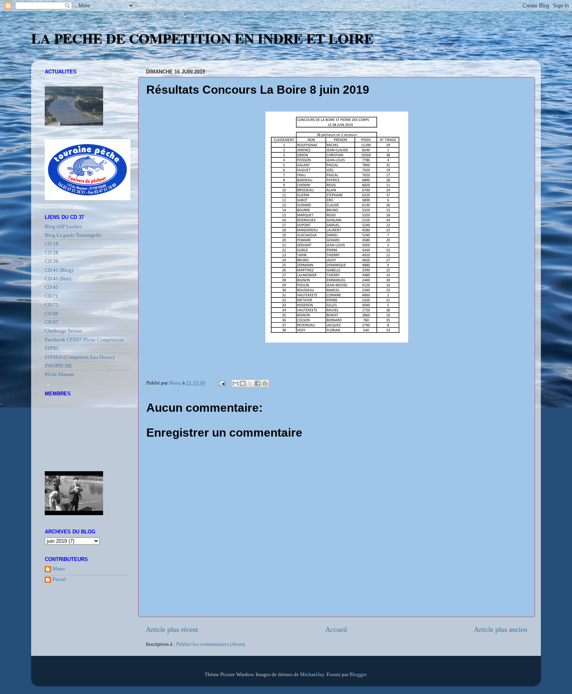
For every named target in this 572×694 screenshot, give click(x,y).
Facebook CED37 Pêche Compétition (84, 340)
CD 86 (51, 313)
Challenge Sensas (63, 331)
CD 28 (51, 252)
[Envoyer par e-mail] (235, 383)
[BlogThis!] (243, 383)
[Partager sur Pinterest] (265, 383)
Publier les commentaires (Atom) (210, 644)
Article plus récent (172, 629)
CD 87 (51, 322)
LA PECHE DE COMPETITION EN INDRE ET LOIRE (202, 38)
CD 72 (51, 305)
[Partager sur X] (250, 383)
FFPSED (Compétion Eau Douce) (79, 357)
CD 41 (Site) (58, 278)
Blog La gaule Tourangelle (73, 235)
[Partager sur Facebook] (257, 383)
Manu (59, 569)
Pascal (59, 579)
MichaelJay (312, 674)
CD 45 (51, 287)
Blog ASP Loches (63, 226)
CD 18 (51, 243)
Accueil (336, 629)
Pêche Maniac (59, 374)
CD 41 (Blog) (59, 270)
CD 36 (51, 261)
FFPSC (52, 348)
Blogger (357, 674)
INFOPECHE (58, 366)
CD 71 (51, 296)
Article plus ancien (500, 629)
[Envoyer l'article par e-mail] (221, 383)
